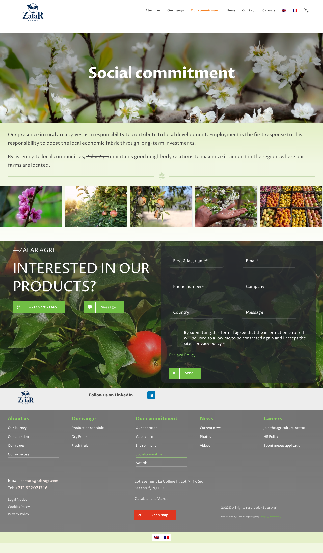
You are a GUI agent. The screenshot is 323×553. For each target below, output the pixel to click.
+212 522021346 (31, 488)
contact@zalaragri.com (39, 481)
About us (18, 419)
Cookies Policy (19, 507)
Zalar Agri (97, 157)
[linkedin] (151, 395)
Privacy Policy (182, 355)
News (206, 419)
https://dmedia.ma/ (271, 516)
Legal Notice (17, 499)
